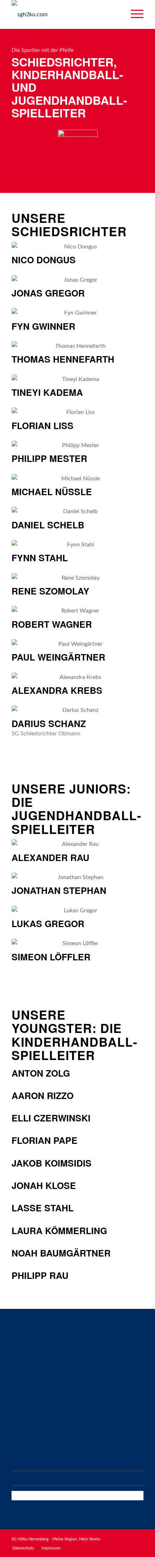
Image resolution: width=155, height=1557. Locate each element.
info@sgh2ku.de (32, 1445)
